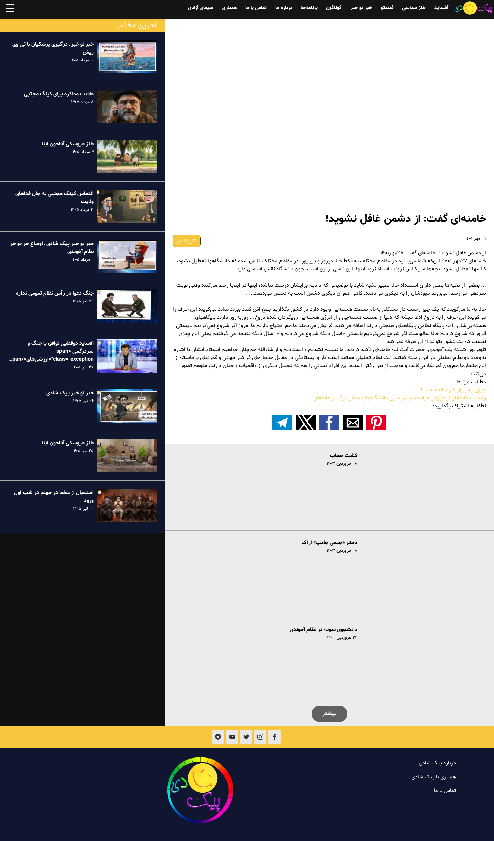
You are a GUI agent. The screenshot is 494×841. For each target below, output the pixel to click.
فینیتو (387, 7)
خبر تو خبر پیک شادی (70, 393)
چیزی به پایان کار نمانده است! (453, 390)
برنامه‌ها (309, 7)
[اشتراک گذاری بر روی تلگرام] (282, 422)
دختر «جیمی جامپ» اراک (329, 542)
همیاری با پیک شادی (433, 777)
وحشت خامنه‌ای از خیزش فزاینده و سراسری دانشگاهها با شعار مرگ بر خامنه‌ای (399, 398)
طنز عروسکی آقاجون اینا (68, 144)
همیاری (229, 7)
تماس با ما (256, 7)
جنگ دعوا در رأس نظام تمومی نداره (55, 293)
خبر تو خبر (361, 7)
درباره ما (283, 7)
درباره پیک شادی (437, 763)
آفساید (441, 7)
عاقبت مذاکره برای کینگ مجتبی (59, 94)
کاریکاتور (186, 241)
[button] (376, 422)
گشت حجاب (343, 455)
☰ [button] (10, 9)
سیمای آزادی (200, 7)
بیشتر (329, 714)
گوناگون (334, 7)
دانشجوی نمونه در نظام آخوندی (323, 629)
